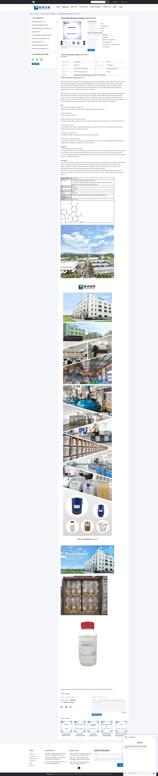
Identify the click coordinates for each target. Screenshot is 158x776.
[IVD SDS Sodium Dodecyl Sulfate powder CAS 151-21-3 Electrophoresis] (106, 726)
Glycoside (34, 32)
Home (58, 7)
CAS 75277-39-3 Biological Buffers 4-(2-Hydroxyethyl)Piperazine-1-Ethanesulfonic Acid (56, 763)
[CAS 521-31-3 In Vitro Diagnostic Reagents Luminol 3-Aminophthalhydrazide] (121, 726)
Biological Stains (36, 42)
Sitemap (32, 765)
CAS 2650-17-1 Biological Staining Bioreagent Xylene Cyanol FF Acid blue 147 (80, 758)
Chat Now (115, 2)
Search (107, 2)
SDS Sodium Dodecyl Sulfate (105, 689)
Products (65, 7)
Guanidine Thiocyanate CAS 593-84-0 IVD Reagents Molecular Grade (80, 734)
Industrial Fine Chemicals (39, 38)
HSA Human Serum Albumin (89, 689)
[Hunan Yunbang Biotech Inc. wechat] (42, 59)
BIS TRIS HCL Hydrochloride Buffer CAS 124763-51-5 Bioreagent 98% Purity (55, 754)
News (114, 7)
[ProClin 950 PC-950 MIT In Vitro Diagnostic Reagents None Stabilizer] (66, 726)
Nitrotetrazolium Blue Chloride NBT (72, 689)
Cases (121, 7)
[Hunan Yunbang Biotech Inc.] (42, 7)
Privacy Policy (50, 774)
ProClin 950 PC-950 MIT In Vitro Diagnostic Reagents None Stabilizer (66, 734)
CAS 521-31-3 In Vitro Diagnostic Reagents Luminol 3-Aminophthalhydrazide (121, 734)
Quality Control (95, 7)
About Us (74, 7)
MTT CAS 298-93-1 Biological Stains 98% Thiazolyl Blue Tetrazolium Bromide (81, 754)
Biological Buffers (37, 21)
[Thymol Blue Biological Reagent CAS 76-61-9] (72, 30)
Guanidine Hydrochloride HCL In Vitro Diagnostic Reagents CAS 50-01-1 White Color (93, 734)
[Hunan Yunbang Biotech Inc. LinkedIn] (33, 2)
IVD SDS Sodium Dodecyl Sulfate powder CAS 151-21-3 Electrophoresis (106, 734)
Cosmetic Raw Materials (39, 48)
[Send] (154, 773)
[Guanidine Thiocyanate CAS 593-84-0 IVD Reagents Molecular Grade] (80, 726)
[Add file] (125, 773)
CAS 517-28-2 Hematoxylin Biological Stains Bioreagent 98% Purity (80, 762)
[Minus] (154, 737)
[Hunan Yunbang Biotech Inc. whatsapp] (38, 59)
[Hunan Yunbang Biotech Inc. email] (34, 59)
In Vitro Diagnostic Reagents (48, 13)
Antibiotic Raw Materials (39, 45)
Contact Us (107, 7)
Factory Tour (83, 7)
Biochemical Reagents (38, 25)
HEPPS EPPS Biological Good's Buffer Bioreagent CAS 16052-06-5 (55, 758)
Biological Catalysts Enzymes (40, 28)
